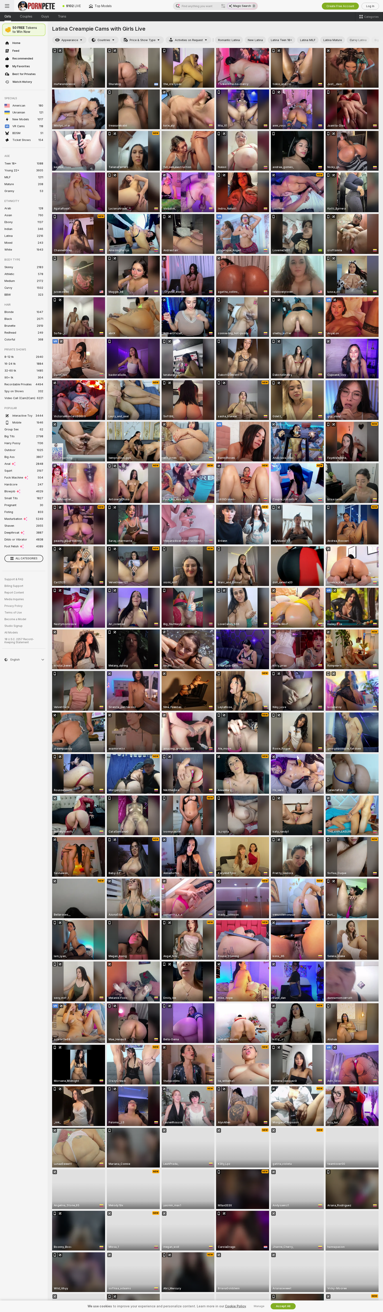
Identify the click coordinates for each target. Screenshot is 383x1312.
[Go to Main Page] (36, 6)
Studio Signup (13, 625)
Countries (104, 40)
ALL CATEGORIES (26, 558)
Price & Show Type (142, 40)
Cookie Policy (235, 1306)
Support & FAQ (13, 579)
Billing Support (13, 586)
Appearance (69, 40)
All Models (11, 632)
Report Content (14, 592)
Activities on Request (189, 40)
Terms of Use (13, 612)
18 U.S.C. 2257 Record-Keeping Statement (19, 641)
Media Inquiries (14, 599)
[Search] (223, 6)
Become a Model (15, 619)
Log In (370, 6)
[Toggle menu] (7, 6)
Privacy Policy (13, 606)
